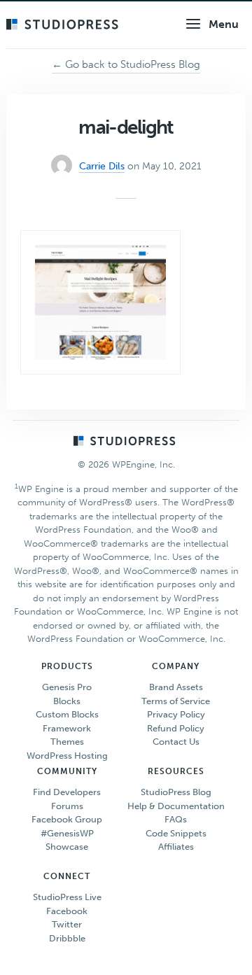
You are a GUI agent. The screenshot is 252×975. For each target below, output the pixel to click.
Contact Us (176, 741)
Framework (67, 728)
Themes (67, 741)
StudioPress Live (67, 897)
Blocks (66, 701)
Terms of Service (175, 701)
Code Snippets (176, 833)
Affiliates (176, 846)
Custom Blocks (67, 714)
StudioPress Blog (176, 792)
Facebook (67, 911)
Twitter (67, 924)
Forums (67, 806)
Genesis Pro (67, 687)
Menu (224, 24)
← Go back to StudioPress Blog (126, 64)
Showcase (67, 846)
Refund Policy (175, 728)
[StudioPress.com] (64, 25)
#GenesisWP (67, 833)
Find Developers (67, 792)
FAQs (175, 819)
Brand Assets (176, 687)
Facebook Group (66, 819)
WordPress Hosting (67, 755)
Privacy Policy (176, 714)
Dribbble (67, 938)
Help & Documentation (176, 806)
